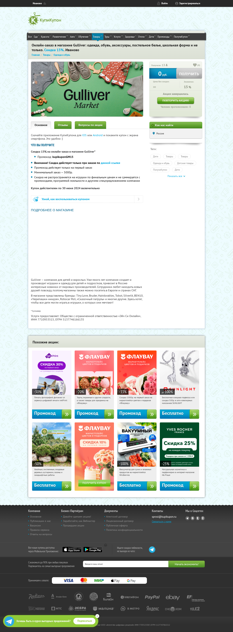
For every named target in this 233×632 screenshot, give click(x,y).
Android (98, 135)
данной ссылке (110, 163)
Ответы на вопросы (41, 534)
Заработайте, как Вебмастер (79, 521)
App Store (71, 549)
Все (30, 36)
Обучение (84, 36)
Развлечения (60, 36)
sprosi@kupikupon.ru (164, 516)
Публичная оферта (117, 525)
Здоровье (130, 36)
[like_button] (195, 65)
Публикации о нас (40, 521)
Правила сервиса (39, 529)
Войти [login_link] (164, 3)
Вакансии (35, 525)
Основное (41, 125)
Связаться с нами (161, 521)
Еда (36, 36)
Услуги (118, 36)
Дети (152, 36)
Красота (46, 36)
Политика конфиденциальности (124, 529)
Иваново (37, 3)
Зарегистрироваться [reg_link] (189, 3)
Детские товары (185, 163)
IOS (84, 135)
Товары (97, 36)
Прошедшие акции (73, 525)
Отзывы (63, 125)
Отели (142, 36)
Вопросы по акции (90, 125)
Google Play (92, 549)
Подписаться (84, 621)
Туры (108, 36)
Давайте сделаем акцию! (77, 516)
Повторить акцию (175, 100)
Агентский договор (117, 516)
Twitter (198, 518)
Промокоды (164, 36)
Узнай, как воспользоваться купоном (66, 199)
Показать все (174, 176)
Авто (73, 36)
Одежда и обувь (161, 163)
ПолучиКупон (182, 36)
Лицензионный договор (120, 521)
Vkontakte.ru (193, 518)
